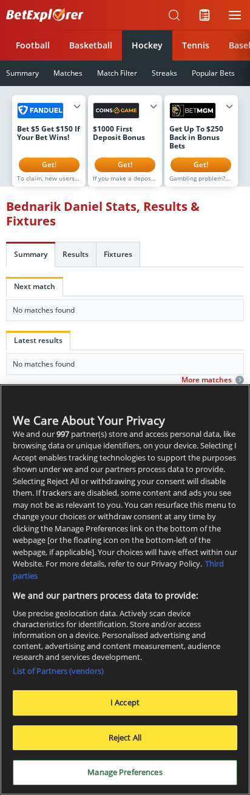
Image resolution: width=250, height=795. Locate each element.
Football (33, 45)
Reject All (125, 737)
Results (75, 254)
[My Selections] (204, 15)
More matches (206, 380)
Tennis (195, 45)
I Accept (125, 702)
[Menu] (235, 15)
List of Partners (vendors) (58, 670)
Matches (68, 73)
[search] (174, 15)
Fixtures (118, 254)
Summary (30, 254)
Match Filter (117, 73)
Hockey (147, 45)
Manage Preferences (124, 772)
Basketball (90, 45)
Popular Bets (213, 73)
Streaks (164, 73)
